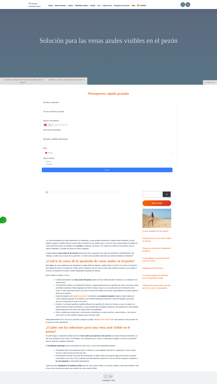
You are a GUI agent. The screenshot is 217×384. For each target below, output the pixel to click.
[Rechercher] (167, 194)
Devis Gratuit (157, 203)
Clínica (70, 5)
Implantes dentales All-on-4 (152, 268)
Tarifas (92, 5)
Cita (98, 5)
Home (50, 5)
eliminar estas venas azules (104, 319)
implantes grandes (79, 296)
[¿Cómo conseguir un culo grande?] (156, 218)
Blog (133, 5)
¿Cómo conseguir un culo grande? (155, 231)
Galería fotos (107, 5)
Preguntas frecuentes (122, 5)
